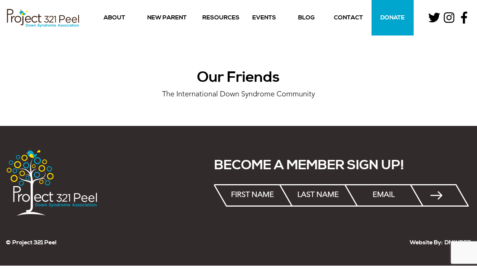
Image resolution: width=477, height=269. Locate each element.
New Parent (167, 17)
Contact (348, 17)
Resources (221, 17)
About (114, 17)
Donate (392, 17)
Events (264, 17)
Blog (306, 17)
